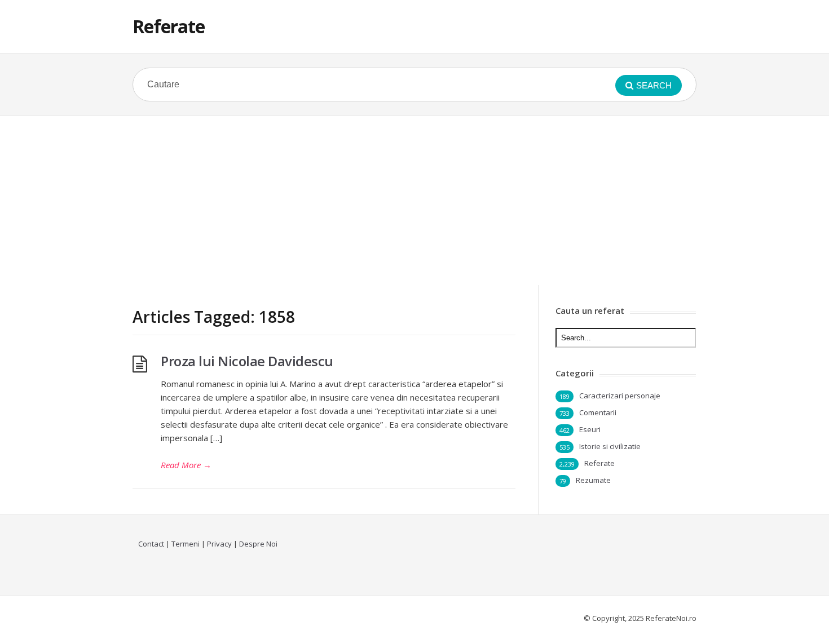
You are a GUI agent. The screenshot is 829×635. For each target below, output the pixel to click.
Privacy (219, 544)
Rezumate (593, 480)
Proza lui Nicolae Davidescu (247, 361)
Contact (151, 544)
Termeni (185, 544)
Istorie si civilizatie (610, 446)
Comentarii (597, 412)
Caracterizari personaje (619, 395)
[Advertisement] (414, 200)
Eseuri (590, 429)
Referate (169, 26)
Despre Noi (258, 544)
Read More (186, 464)
